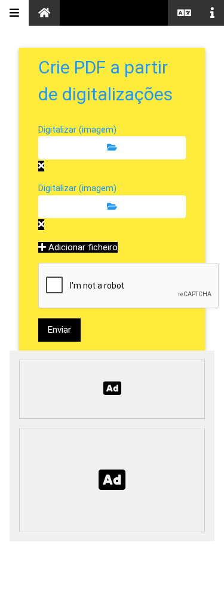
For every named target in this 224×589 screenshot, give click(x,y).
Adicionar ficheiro (82, 247)
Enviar (59, 329)
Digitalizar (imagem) (77, 129)
